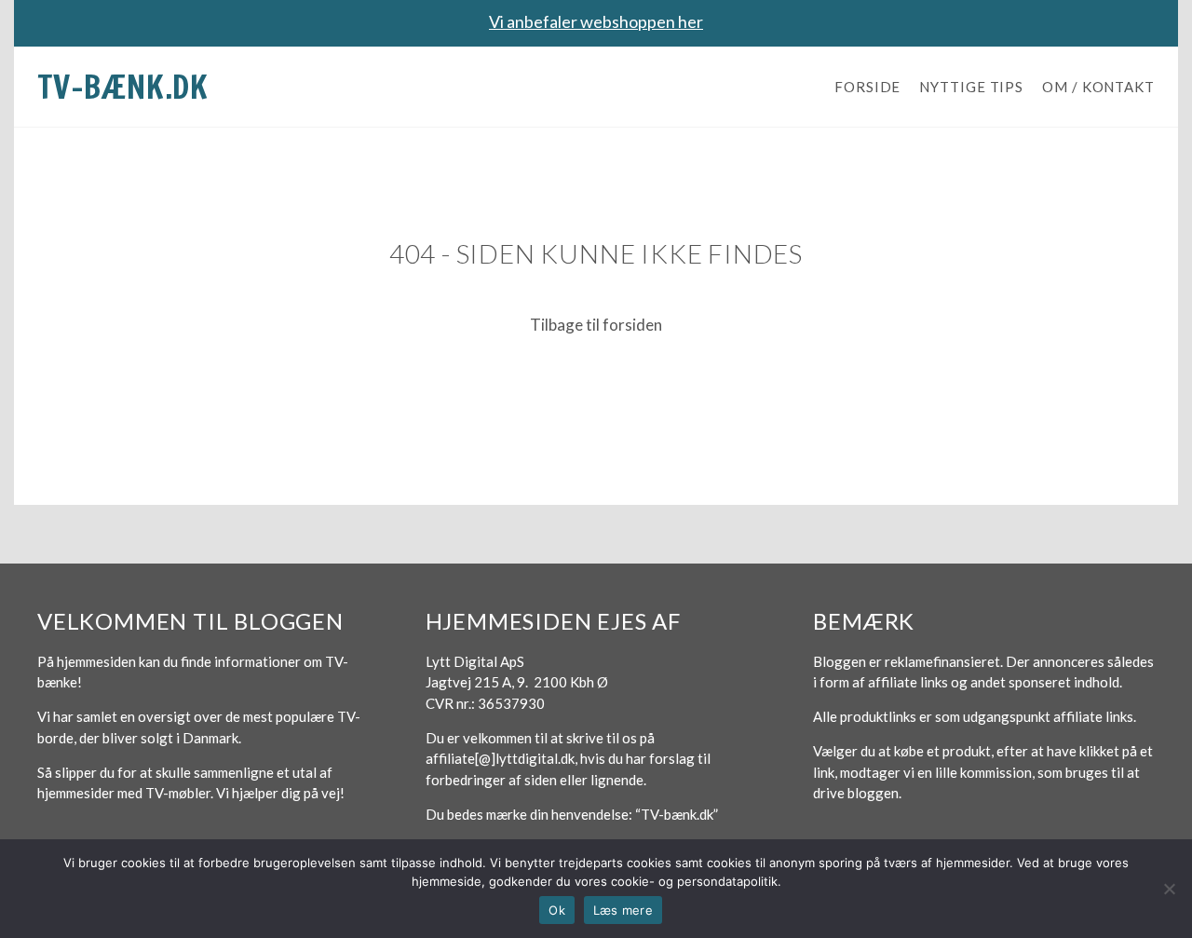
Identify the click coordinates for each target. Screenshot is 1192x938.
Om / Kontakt (1098, 86)
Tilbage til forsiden (596, 324)
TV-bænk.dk (123, 86)
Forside (867, 86)
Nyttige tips (971, 86)
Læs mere (623, 910)
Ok (557, 910)
